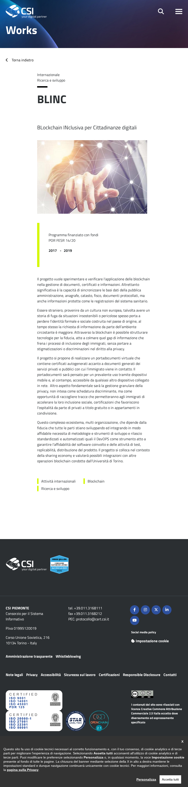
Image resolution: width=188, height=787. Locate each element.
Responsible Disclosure (141, 674)
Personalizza (146, 779)
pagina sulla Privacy (23, 770)
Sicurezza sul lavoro (80, 674)
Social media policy (143, 632)
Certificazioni (109, 674)
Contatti (170, 674)
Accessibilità (51, 674)
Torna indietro (22, 60)
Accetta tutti (170, 779)
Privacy (32, 674)
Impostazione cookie (152, 641)
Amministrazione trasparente (29, 656)
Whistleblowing (68, 656)
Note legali (14, 674)
